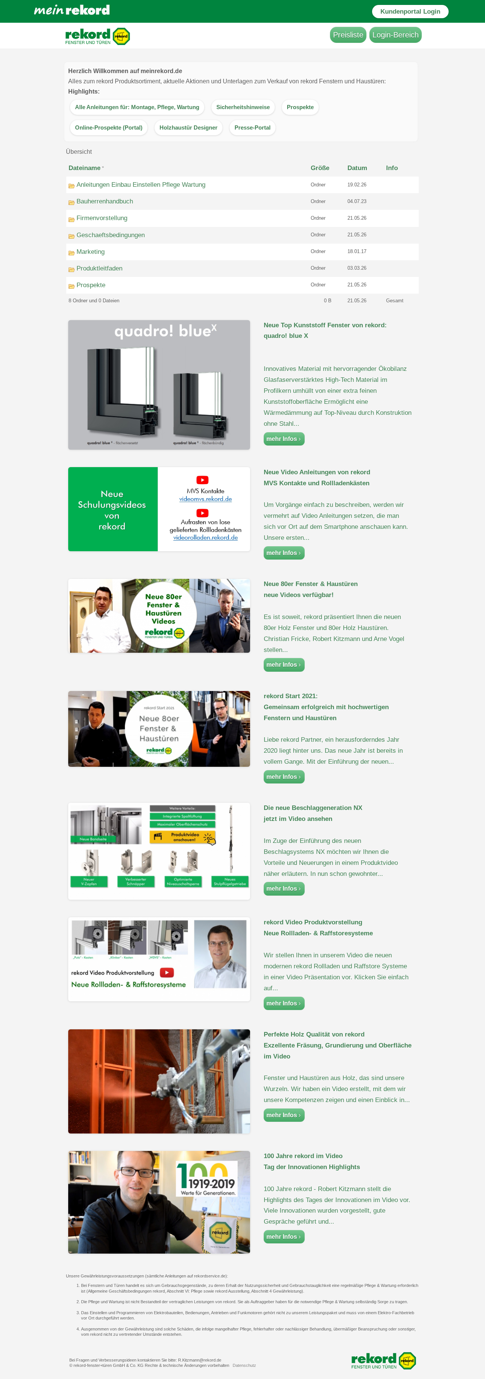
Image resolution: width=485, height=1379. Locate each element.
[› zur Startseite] (76, 13)
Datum (357, 168)
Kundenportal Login (410, 11)
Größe (320, 168)
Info (392, 168)
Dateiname (84, 168)
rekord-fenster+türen (93, 1365)
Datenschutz (244, 1365)
